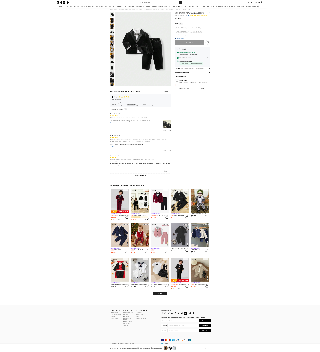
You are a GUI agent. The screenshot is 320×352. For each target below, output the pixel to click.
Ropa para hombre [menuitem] (121, 6)
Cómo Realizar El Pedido (127, 319)
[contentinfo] (186, 340)
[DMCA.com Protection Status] (166, 343)
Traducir (112, 122)
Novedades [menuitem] (76, 6)
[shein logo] (63, 2)
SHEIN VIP (125, 325)
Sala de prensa (114, 318)
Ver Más (160, 293)
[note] (120, 211)
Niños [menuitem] (113, 6)
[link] (252, 2)
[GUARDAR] (208, 42)
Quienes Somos (114, 312)
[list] (174, 313)
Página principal (114, 9)
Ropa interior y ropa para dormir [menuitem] (136, 6)
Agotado (189, 42)
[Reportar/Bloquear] (170, 131)
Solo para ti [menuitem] (69, 6)
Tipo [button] (180, 23)
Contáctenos (139, 312)
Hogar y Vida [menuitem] (167, 6)
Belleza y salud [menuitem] (210, 6)
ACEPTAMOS (164, 337)
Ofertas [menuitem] (83, 6)
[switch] (125, 109)
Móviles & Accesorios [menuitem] (251, 6)
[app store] (190, 314)
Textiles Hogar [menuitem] (240, 6)
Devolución (125, 314)
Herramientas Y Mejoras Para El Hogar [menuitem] (225, 6)
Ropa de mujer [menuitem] (90, 6)
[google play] (193, 314)
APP (190, 310)
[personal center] (249, 2)
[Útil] (163, 131)
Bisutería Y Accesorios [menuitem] (151, 6)
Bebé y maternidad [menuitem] (189, 6)
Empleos (113, 316)
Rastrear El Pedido (127, 321)
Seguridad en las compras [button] (186, 61)
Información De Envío (128, 312)
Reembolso (126, 316)
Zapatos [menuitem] (160, 6)
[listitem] (120, 204)
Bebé (119, 9)
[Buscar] (180, 2)
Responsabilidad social (116, 314)
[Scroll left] (259, 6)
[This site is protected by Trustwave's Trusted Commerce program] (162, 343)
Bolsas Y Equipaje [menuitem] (200, 6)
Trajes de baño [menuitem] (99, 6)
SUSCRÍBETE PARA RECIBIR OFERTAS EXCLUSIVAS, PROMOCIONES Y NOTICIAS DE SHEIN (183, 317)
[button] (259, 2)
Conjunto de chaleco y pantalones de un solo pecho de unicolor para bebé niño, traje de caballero (160, 249)
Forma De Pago (139, 314)
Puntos (137, 316)
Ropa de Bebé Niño (126, 9)
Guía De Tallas (126, 323)
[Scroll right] (261, 6)
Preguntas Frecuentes (141, 318)
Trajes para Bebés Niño (137, 9)
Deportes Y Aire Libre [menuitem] (177, 6)
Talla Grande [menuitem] (107, 6)
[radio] (181, 27)
